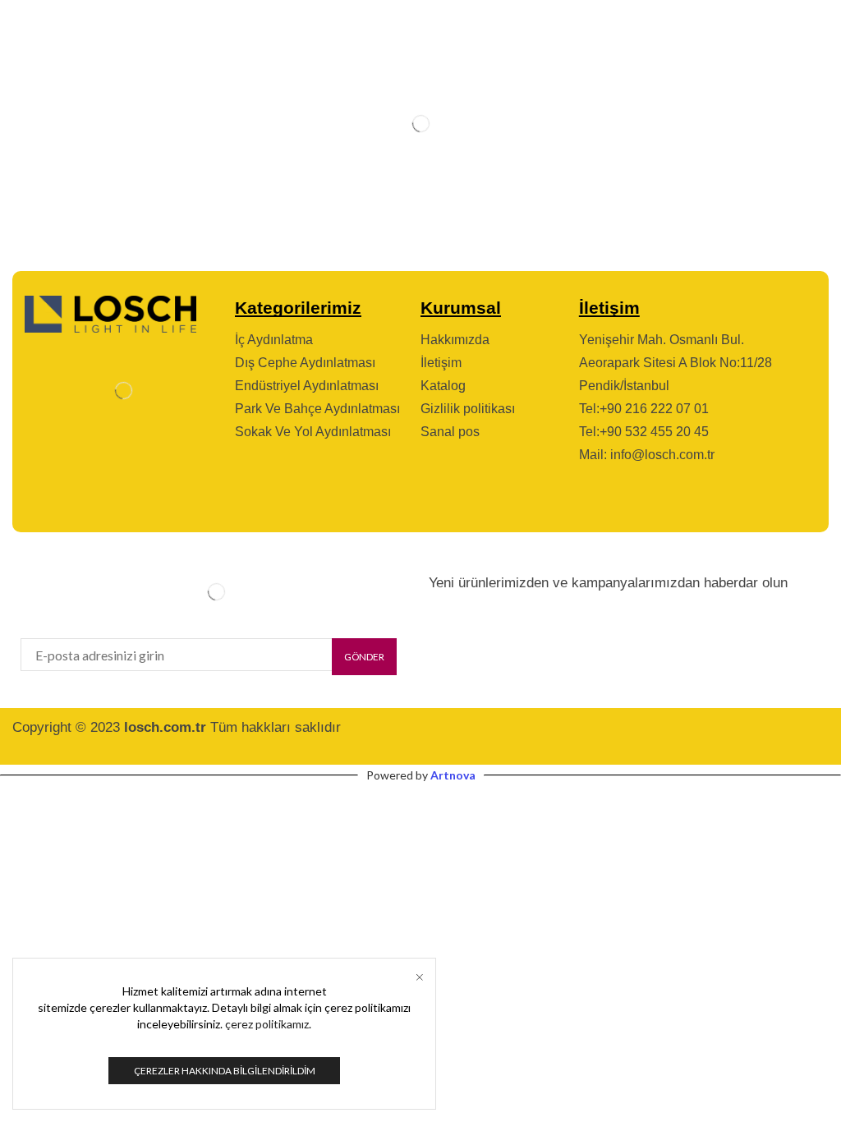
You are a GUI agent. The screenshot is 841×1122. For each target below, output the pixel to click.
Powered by (421, 775)
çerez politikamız (267, 1024)
